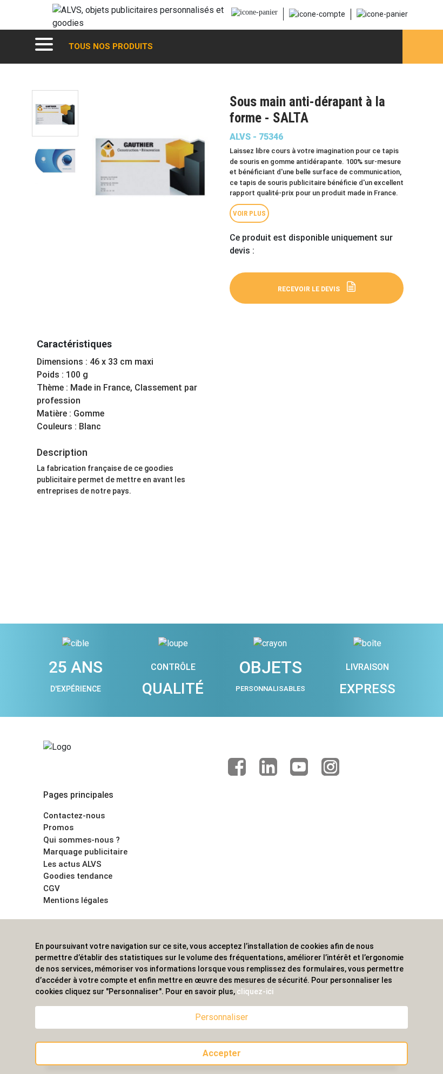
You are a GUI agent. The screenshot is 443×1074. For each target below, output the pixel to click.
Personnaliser (221, 1017)
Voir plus (249, 213)
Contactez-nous (74, 815)
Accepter (222, 1053)
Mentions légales (75, 900)
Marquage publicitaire (85, 852)
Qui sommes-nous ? (81, 840)
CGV (51, 888)
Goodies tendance (77, 876)
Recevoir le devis (309, 289)
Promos (58, 827)
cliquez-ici (255, 991)
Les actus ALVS (72, 864)
